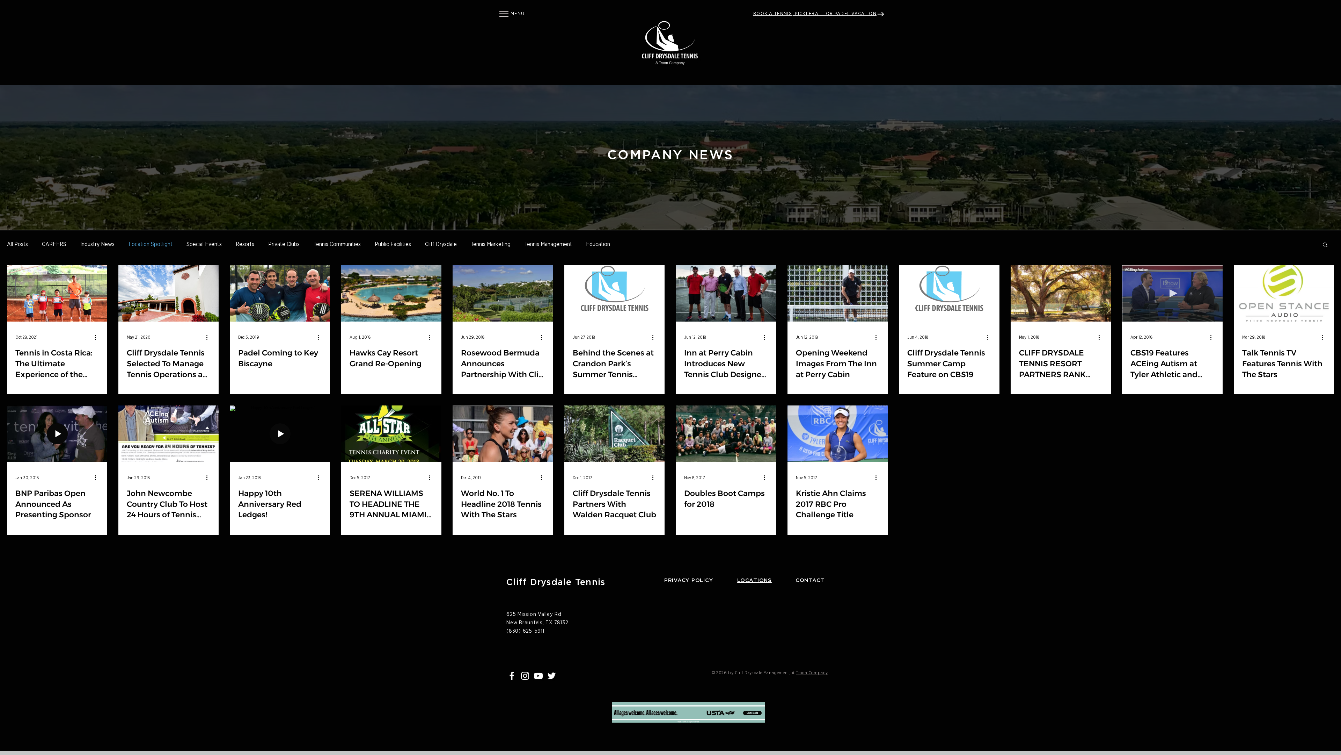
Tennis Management (548, 244)
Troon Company (812, 673)
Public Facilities (393, 244)
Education (598, 244)
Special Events (204, 244)
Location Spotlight (151, 244)
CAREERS (54, 244)
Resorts (245, 244)
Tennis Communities (337, 244)
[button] (503, 14)
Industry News (97, 244)
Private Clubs (284, 244)
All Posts (17, 244)
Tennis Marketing (491, 244)
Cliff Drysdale (441, 244)
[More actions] (98, 337)
